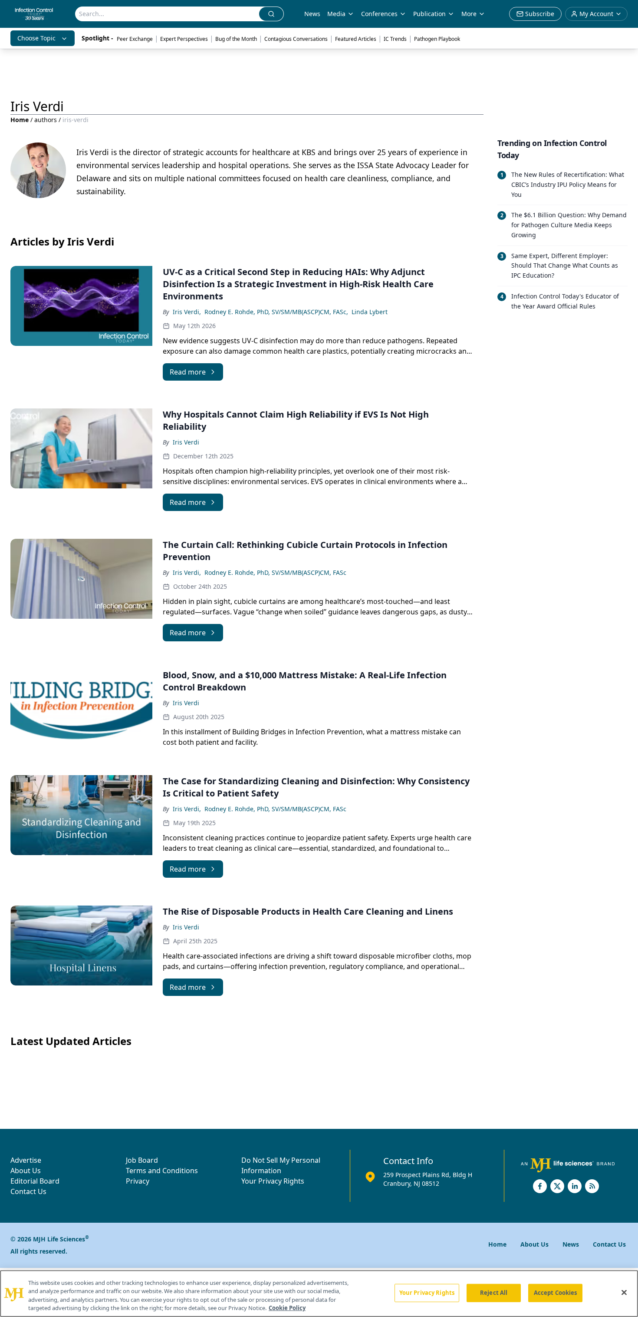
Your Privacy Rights (272, 1181)
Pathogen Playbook (437, 39)
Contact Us (28, 1191)
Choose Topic (36, 38)
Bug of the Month (236, 39)
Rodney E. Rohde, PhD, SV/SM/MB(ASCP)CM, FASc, (276, 312)
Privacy (137, 1181)
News (312, 14)
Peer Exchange (135, 39)
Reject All (493, 1293)
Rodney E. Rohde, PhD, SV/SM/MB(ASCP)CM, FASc (275, 572)
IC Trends (395, 39)
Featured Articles (355, 39)
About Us (25, 1170)
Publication (429, 14)
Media (336, 14)
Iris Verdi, (187, 312)
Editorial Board (34, 1181)
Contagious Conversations (296, 39)
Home (19, 120)
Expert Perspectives (184, 39)
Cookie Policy (287, 1308)
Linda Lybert (370, 312)
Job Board (142, 1160)
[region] (319, 1293)
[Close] (624, 1292)
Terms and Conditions (162, 1170)
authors (45, 120)
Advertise (25, 1160)
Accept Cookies (555, 1293)
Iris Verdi (186, 442)
